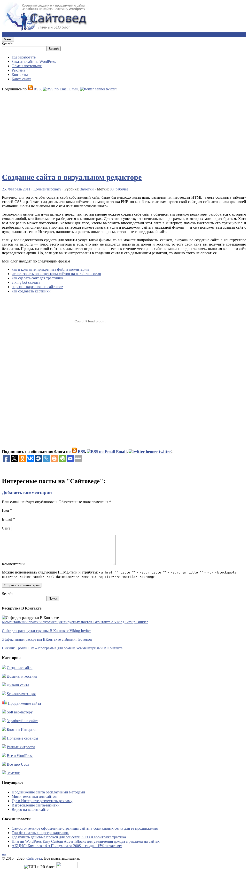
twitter (111, 89)
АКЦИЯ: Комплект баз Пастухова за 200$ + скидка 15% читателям (67, 846)
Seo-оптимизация (21, 694)
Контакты (20, 75)
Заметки (87, 189)
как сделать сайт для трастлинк (37, 278)
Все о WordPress (20, 756)
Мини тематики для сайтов (34, 796)
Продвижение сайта (24, 703)
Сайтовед (34, 858)
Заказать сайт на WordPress (34, 61)
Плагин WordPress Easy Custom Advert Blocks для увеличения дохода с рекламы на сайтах (86, 841)
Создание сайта (19, 668)
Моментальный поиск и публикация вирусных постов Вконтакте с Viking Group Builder (75, 622)
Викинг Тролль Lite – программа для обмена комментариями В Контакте (62, 648)
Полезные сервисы (22, 738)
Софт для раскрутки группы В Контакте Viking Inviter (46, 631)
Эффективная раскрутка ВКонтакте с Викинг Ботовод (47, 639)
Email (73, 89)
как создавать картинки (31, 291)
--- (4, 854)
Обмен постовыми (27, 66)
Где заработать (24, 57)
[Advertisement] (124, 129)
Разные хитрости (21, 747)
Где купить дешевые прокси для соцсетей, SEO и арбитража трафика (69, 837)
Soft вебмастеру (20, 712)
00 (112, 189)
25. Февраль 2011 (16, 189)
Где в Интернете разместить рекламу (42, 801)
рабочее (122, 189)
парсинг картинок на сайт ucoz (37, 287)
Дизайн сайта (18, 685)
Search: (7, 44)
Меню (8, 39)
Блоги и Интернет (22, 729)
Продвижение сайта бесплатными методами (48, 792)
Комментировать (47, 189)
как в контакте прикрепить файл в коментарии (50, 269)
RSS (37, 89)
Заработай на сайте (22, 721)
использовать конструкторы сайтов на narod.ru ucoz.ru (56, 274)
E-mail (8, 519)
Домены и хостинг (22, 676)
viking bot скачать (26, 282)
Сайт (6, 528)
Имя (7, 510)
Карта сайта (21, 79)
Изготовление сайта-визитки (36, 805)
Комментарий (13, 564)
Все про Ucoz (18, 764)
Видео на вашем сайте (30, 809)
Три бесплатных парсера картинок (40, 833)
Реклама (18, 70)
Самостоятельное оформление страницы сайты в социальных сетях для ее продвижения (85, 828)
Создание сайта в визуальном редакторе (72, 177)
